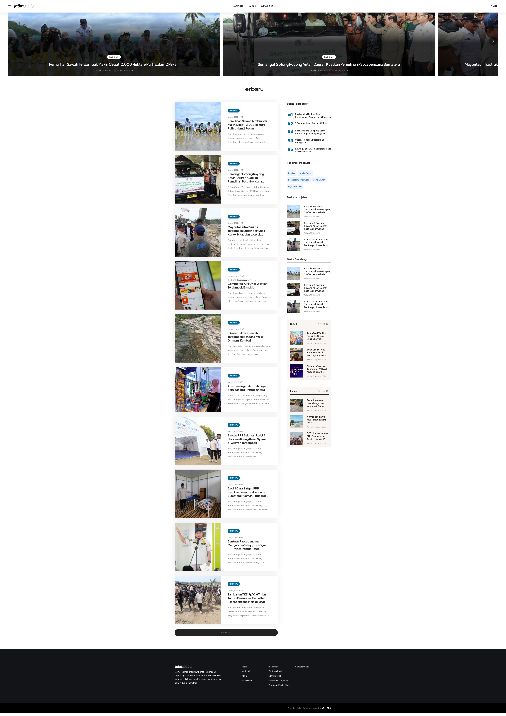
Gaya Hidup (267, 6)
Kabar (252, 6)
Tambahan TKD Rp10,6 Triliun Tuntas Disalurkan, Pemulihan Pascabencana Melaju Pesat (247, 598)
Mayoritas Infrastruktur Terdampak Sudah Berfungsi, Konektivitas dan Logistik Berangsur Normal (247, 230)
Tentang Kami (275, 671)
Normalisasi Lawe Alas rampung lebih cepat (317, 419)
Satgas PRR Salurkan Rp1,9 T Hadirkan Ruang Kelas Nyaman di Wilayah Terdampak (248, 439)
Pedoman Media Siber (279, 685)
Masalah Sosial (305, 173)
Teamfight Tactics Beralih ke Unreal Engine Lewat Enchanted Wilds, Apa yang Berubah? (317, 336)
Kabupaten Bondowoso (298, 180)
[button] (13, 41)
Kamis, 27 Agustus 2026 (316, 343)
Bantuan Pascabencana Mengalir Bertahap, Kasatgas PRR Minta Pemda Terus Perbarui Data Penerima (247, 545)
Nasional (238, 6)
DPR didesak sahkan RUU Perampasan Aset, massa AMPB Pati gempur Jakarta (317, 436)
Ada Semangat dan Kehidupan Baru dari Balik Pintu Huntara (248, 387)
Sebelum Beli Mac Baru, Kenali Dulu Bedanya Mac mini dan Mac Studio (316, 352)
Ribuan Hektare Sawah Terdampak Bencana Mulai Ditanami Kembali (245, 336)
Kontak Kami (274, 675)
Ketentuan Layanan (278, 680)
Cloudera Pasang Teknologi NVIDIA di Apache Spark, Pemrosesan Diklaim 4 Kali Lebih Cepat (317, 369)
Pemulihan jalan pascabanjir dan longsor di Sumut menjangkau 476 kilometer (316, 403)
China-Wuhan (319, 180)
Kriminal (291, 173)
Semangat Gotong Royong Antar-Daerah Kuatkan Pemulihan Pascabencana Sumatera (329, 64)
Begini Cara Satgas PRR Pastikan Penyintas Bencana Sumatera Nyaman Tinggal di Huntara (247, 492)
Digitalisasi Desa (295, 186)
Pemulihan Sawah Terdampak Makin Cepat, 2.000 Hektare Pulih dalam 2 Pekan (114, 64)
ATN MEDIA (326, 708)
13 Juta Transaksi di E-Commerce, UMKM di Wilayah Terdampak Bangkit (247, 283)
